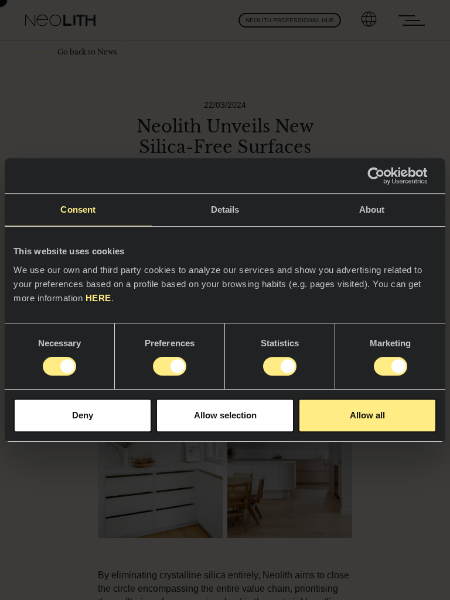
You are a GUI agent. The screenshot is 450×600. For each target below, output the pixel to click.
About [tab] (372, 209)
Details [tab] (225, 209)
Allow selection (225, 415)
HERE (98, 298)
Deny (82, 415)
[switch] (169, 366)
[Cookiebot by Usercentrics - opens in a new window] (385, 176)
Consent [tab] (78, 209)
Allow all (367, 415)
